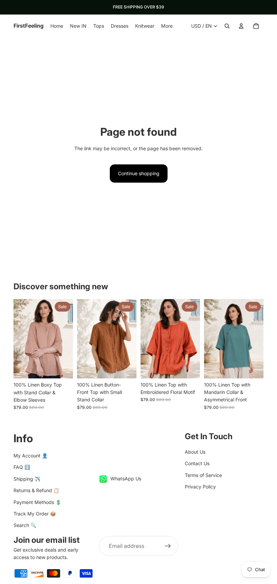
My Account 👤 (31, 455)
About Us (195, 452)
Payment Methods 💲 (37, 502)
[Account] (241, 26)
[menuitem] (167, 26)
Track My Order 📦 (35, 513)
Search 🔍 (25, 525)
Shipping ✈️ (27, 479)
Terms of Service (203, 475)
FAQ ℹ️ (22, 467)
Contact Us (197, 463)
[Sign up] (168, 546)
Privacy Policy (200, 486)
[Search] (227, 26)
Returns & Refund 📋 (36, 490)
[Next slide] (65, 338)
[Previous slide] (21, 338)
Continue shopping (138, 173)
